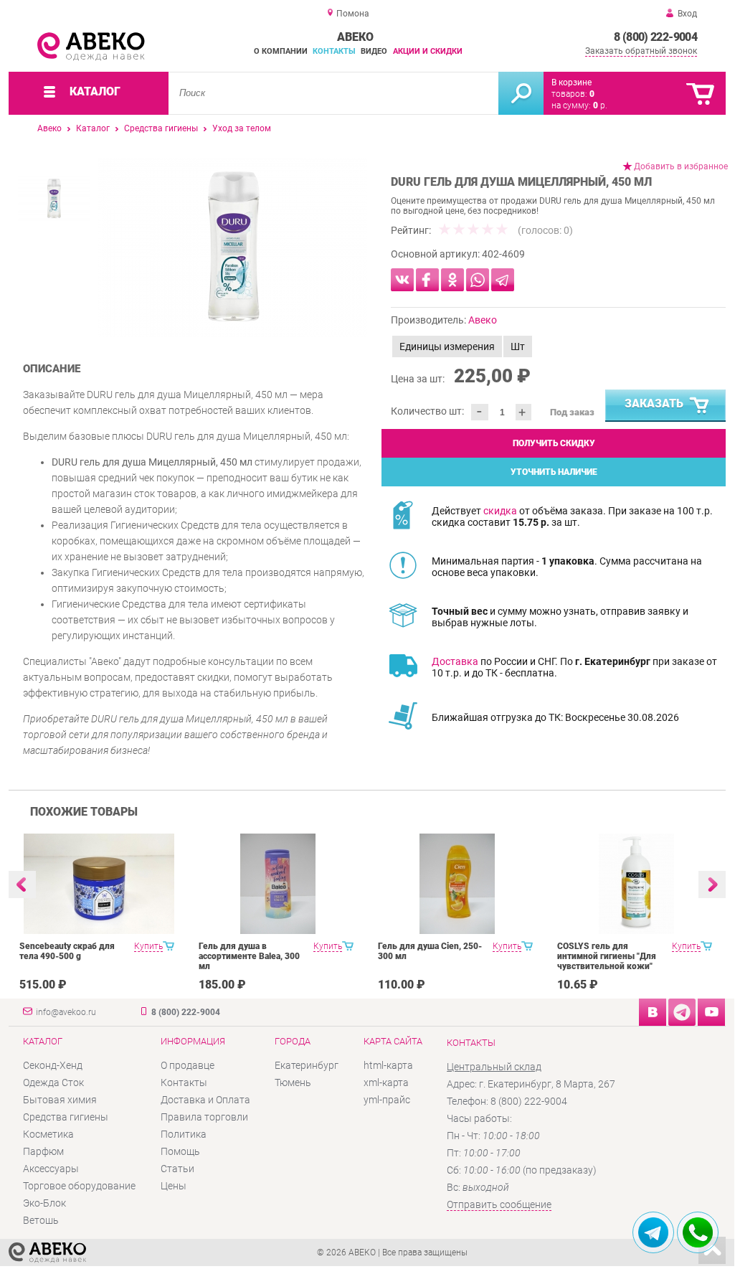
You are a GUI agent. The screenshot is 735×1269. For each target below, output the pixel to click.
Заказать (654, 403)
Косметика (48, 1134)
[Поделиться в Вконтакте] (402, 279)
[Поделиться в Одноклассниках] (452, 279)
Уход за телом (241, 128)
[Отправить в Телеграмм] (502, 279)
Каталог (93, 128)
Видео (374, 51)
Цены (173, 1186)
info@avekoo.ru (66, 1012)
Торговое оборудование (79, 1186)
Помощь (180, 1151)
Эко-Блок (44, 1203)
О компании (281, 51)
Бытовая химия (60, 1099)
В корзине (571, 82)
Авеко (49, 128)
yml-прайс (387, 1099)
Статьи (177, 1168)
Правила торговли (204, 1117)
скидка (500, 510)
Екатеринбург (306, 1065)
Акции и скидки (428, 51)
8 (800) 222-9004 (655, 37)
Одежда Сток (53, 1082)
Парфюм (43, 1151)
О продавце (187, 1065)
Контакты (334, 51)
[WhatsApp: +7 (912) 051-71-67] (698, 1232)
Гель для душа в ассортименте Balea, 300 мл (249, 956)
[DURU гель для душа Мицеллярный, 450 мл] (232, 247)
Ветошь (41, 1220)
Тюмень (293, 1082)
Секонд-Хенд (52, 1065)
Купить (148, 946)
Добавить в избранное (681, 166)
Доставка (455, 661)
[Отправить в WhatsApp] (477, 279)
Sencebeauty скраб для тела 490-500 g (67, 951)
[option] (232, 247)
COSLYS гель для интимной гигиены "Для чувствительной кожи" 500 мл (606, 961)
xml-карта (386, 1082)
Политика (184, 1134)
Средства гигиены (161, 128)
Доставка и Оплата (205, 1099)
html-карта (388, 1065)
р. (600, 105)
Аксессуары (51, 1168)
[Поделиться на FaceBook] (427, 279)
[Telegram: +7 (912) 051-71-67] (653, 1232)
